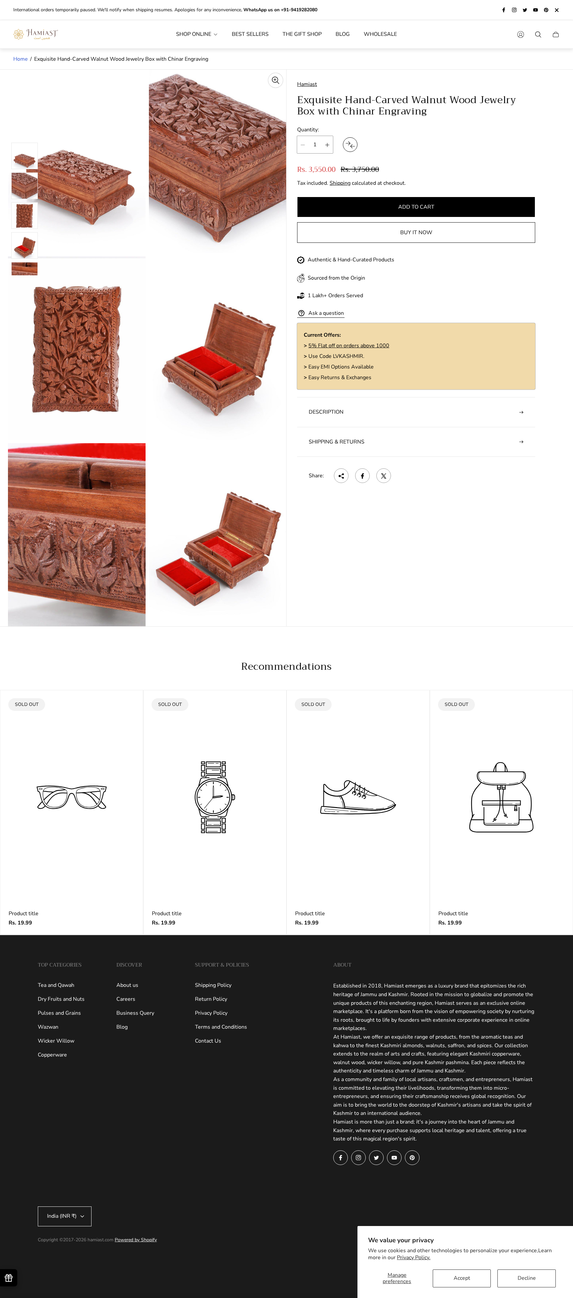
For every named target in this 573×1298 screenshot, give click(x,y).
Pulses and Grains (59, 1013)
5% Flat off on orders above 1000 (348, 346)
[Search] (538, 34)
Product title (23, 914)
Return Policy (211, 999)
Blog (122, 1027)
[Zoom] (275, 80)
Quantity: (308, 130)
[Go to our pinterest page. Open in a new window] (546, 10)
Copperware (52, 1055)
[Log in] (520, 34)
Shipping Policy (213, 985)
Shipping (340, 183)
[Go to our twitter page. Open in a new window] (525, 10)
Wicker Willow (56, 1041)
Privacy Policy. (413, 1257)
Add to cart (416, 207)
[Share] (341, 476)
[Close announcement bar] (556, 10)
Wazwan (48, 1027)
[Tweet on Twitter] (383, 476)
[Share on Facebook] (362, 476)
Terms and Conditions (221, 1027)
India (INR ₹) (62, 1216)
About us (127, 985)
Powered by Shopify (136, 1240)
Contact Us (208, 1041)
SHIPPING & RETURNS (336, 441)
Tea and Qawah (56, 985)
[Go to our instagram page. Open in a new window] (514, 10)
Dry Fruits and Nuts (61, 999)
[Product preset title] (71, 797)
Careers (125, 999)
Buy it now (416, 233)
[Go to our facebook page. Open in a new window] (503, 10)
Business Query (135, 1013)
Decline (527, 1278)
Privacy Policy (211, 1013)
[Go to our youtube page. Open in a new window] (535, 10)
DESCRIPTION (326, 412)
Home (20, 59)
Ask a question (326, 313)
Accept (462, 1278)
